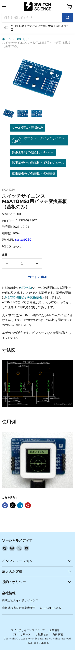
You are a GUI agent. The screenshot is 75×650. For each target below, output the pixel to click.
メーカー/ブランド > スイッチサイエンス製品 (38, 140)
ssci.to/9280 (23, 240)
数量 (4, 254)
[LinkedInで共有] (20, 505)
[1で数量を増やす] (37, 263)
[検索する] (67, 17)
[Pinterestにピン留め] (28, 505)
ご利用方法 (41, 634)
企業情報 (54, 630)
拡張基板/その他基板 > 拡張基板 (33, 173)
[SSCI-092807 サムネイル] (8, 113)
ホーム (6, 39)
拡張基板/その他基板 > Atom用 (33, 152)
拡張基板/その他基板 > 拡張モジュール (38, 163)
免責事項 (57, 634)
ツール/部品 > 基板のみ (27, 128)
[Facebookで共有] (5, 505)
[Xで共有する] (13, 505)
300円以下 (22, 39)
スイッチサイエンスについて (28, 630)
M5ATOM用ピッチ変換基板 (23, 297)
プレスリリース (21, 634)
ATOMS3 (26, 288)
